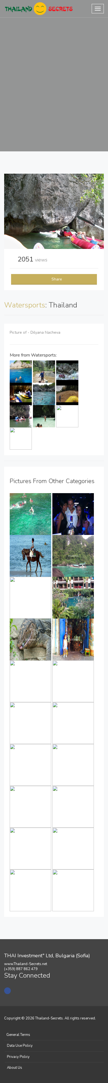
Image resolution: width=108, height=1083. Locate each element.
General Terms (18, 1034)
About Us (14, 1067)
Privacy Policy (18, 1056)
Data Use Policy (20, 1045)
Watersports (24, 305)
